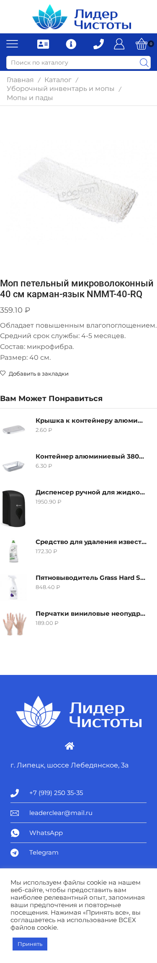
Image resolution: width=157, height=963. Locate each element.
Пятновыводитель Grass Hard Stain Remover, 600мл (91, 578)
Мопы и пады (30, 98)
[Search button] (144, 62)
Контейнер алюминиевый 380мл (91, 456)
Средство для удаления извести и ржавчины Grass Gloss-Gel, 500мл (91, 542)
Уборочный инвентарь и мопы (61, 89)
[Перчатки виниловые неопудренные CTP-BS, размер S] (13, 623)
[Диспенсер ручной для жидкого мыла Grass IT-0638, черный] (13, 508)
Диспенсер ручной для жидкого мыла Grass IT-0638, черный (91, 492)
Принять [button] (30, 943)
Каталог (58, 80)
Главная (20, 80)
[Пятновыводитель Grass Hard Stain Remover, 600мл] (13, 587)
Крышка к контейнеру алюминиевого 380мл (91, 420)
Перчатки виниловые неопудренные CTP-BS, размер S (91, 613)
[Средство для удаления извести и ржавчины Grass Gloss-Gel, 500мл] (13, 551)
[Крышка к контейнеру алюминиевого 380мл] (13, 430)
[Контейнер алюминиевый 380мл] (13, 465)
